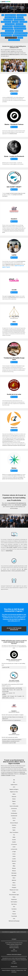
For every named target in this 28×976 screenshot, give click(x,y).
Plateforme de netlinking (14, 947)
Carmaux (14, 810)
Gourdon (14, 839)
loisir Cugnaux (14, 963)
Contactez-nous (14, 950)
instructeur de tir (15, 21)
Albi (14, 779)
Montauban (14, 873)
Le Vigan (14, 851)
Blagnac (14, 801)
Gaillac (14, 837)
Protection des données (14, 946)
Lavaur (14, 846)
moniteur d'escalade (19, 30)
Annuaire (7, 942)
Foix (14, 834)
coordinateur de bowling (21, 15)
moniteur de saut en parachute (20, 28)
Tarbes (14, 911)
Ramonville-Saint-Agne (14, 894)
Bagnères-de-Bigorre (14, 789)
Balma (14, 794)
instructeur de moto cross (6, 21)
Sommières (14, 909)
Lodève (14, 856)
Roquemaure (14, 899)
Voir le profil (14, 93)
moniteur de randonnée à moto (19, 26)
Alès (14, 782)
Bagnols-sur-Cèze (14, 791)
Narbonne (14, 880)
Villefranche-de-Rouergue (14, 920)
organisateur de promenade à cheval (20, 35)
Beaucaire (14, 796)
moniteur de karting (19, 24)
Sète (14, 906)
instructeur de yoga (23, 21)
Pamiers (14, 885)
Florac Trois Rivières (14, 832)
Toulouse (14, 913)
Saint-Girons (14, 904)
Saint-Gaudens (14, 901)
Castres (14, 818)
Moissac (14, 870)
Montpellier (14, 875)
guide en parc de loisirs (8, 19)
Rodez (14, 897)
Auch (14, 786)
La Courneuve (14, 844)
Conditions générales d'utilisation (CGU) (14, 944)
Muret (14, 877)
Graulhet (14, 842)
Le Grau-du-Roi (14, 849)
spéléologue (20, 37)
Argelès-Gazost (14, 784)
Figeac (14, 830)
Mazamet (14, 861)
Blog (14, 949)
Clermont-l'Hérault (14, 822)
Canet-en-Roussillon (14, 806)
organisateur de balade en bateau (21, 33)
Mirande (14, 868)
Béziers (14, 798)
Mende (14, 863)
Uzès (14, 918)
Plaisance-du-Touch (14, 889)
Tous (3, 15)
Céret (14, 820)
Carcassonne (14, 808)
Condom (14, 827)
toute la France (9, 550)
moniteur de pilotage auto (7, 26)
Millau (14, 865)
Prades (14, 892)
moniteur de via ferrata (9, 30)
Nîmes (14, 882)
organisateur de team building (11, 37)
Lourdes (14, 858)
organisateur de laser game (6, 35)
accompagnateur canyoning (10, 15)
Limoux (14, 853)
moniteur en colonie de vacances (7, 33)
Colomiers (14, 825)
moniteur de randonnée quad (7, 28)
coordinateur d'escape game (10, 17)
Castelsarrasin (14, 815)
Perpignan (14, 887)
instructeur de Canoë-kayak (19, 19)
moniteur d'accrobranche (9, 24)
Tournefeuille (14, 916)
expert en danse (20, 17)
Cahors (14, 803)
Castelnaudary (14, 813)
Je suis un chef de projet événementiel (14, 628)
